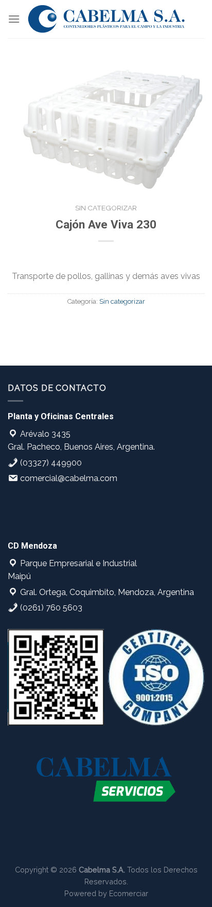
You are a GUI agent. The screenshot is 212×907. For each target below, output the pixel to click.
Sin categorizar (106, 208)
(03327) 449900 (50, 463)
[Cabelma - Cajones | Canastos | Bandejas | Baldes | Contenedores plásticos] (107, 19)
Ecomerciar (128, 893)
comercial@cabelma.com (67, 478)
